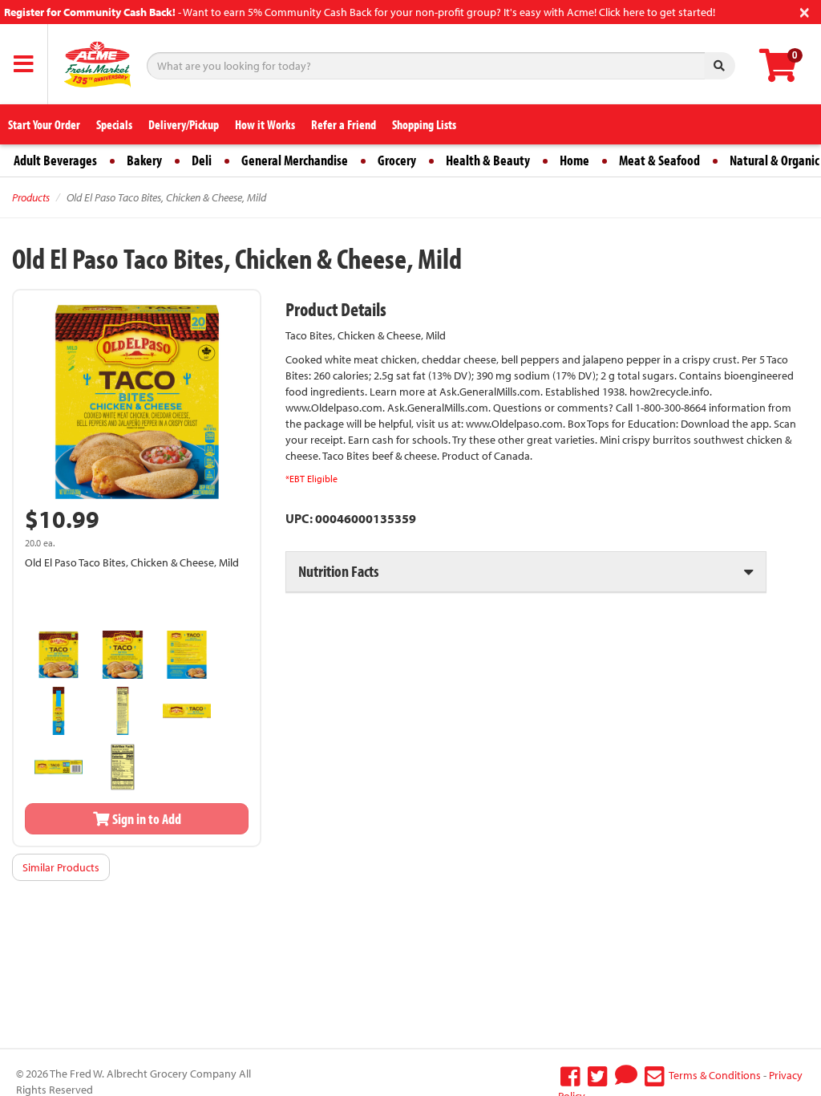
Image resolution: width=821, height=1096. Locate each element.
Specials (114, 124)
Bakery (144, 160)
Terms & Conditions (715, 1075)
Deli (202, 160)
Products (31, 197)
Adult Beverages (55, 160)
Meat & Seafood (659, 160)
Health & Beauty (488, 160)
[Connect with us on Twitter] (597, 1075)
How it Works (265, 124)
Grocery (397, 160)
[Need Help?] (626, 1075)
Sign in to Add (145, 819)
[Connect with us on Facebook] (570, 1075)
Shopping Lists (424, 124)
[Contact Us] (654, 1075)
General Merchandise (294, 160)
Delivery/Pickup (183, 124)
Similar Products (60, 867)
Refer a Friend (343, 124)
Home (574, 160)
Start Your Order (44, 124)
